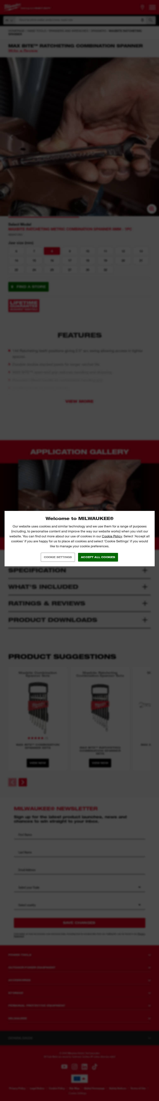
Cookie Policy (112, 536)
